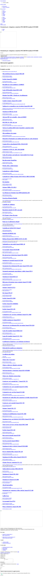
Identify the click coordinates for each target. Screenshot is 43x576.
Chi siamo (4, 11)
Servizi (4, 12)
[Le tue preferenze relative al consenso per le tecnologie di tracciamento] (2, 574)
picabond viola (13, 57)
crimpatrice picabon (30, 56)
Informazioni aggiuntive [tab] (6, 60)
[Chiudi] (0, 568)
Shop (3, 13)
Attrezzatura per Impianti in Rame (9, 56)
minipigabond (36, 56)
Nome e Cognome (3, 553)
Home (4, 10)
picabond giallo (3, 57)
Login (1, 23)
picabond (40, 56)
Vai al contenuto (3, 0)
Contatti (4, 14)
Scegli (20, 200)
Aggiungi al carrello (8, 81)
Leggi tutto (4, 356)
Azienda (1, 554)
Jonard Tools (22, 57)
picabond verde (8, 57)
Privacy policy (2, 562)
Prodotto (1, 558)
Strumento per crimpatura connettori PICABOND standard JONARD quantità (13, 54)
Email (1, 557)
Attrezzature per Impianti (19, 56)
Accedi (4, 15)
